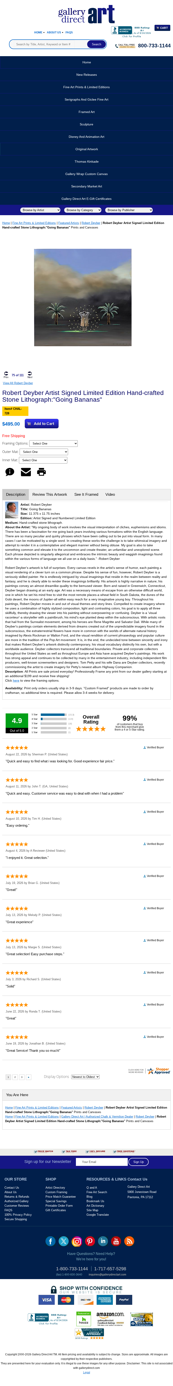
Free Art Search (96, 1192)
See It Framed (86, 494)
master (66, 1300)
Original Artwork (86, 149)
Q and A (91, 1187)
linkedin (103, 1241)
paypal (124, 1300)
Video (110, 494)
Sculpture (86, 124)
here (16, 680)
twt (64, 1241)
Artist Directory (55, 1187)
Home (38, 32)
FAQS (8, 1210)
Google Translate (97, 1214)
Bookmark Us (95, 1201)
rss (129, 1241)
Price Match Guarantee (61, 1196)
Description (15, 494)
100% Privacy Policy (18, 1214)
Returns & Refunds (17, 1196)
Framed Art (87, 112)
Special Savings (56, 1201)
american (105, 1300)
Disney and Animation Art (86, 136)
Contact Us (12, 1187)
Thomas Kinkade (87, 161)
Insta (77, 1241)
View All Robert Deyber (18, 383)
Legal (86, 1372)
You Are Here (17, 1095)
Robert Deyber (91, 223)
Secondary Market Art (86, 186)
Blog (89, 1196)
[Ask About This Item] (10, 476)
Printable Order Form (59, 1205)
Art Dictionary (95, 1205)
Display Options (56, 1076)
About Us (54, 32)
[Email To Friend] (26, 476)
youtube (116, 1241)
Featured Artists (68, 223)
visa (47, 1300)
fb (51, 1241)
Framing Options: (15, 443)
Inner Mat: (10, 460)
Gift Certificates (56, 1210)
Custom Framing (56, 1192)
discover (85, 1300)
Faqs (69, 32)
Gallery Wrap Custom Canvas (86, 174)
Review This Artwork (49, 494)
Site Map (92, 1210)
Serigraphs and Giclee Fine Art (86, 99)
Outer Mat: (11, 451)
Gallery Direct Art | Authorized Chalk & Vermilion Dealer (97, 1116)
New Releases (86, 74)
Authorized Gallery (17, 1201)
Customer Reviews (17, 1205)
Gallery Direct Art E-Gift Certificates (86, 199)
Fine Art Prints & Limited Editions (86, 87)
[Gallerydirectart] (86, 12)
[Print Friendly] (41, 476)
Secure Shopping (16, 1219)
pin (90, 1241)
